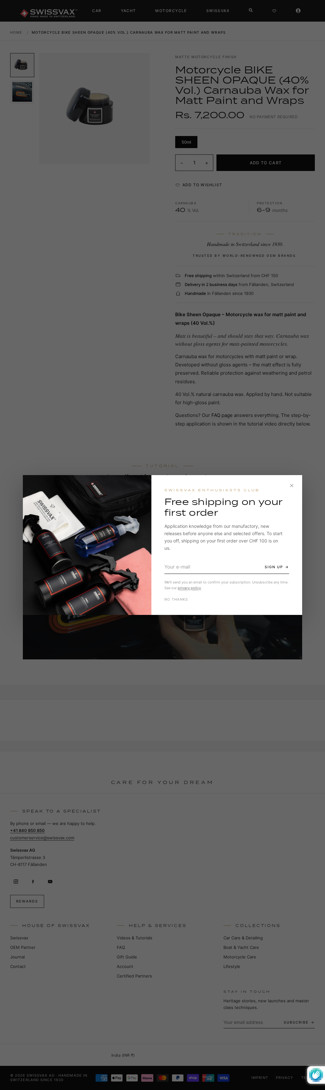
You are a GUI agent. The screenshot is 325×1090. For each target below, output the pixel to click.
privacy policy (189, 588)
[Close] (292, 486)
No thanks (176, 599)
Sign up (274, 567)
